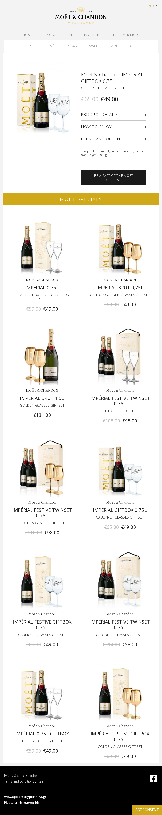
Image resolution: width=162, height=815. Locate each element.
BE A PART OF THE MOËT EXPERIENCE (113, 177)
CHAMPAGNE (91, 34)
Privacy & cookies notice (20, 776)
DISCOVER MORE (126, 34)
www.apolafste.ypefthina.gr (25, 797)
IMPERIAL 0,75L (42, 287)
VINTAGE (72, 46)
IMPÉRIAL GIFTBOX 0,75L (120, 510)
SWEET (94, 46)
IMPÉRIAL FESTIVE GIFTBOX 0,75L (42, 624)
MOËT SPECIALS (123, 46)
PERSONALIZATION (56, 34)
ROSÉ (50, 46)
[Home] (81, 15)
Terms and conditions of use (23, 781)
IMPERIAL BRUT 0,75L (120, 287)
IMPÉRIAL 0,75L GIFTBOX (42, 733)
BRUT (30, 46)
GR (155, 6)
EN (149, 6)
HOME (28, 34)
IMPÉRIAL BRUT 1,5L (42, 398)
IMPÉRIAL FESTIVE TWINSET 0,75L (120, 400)
